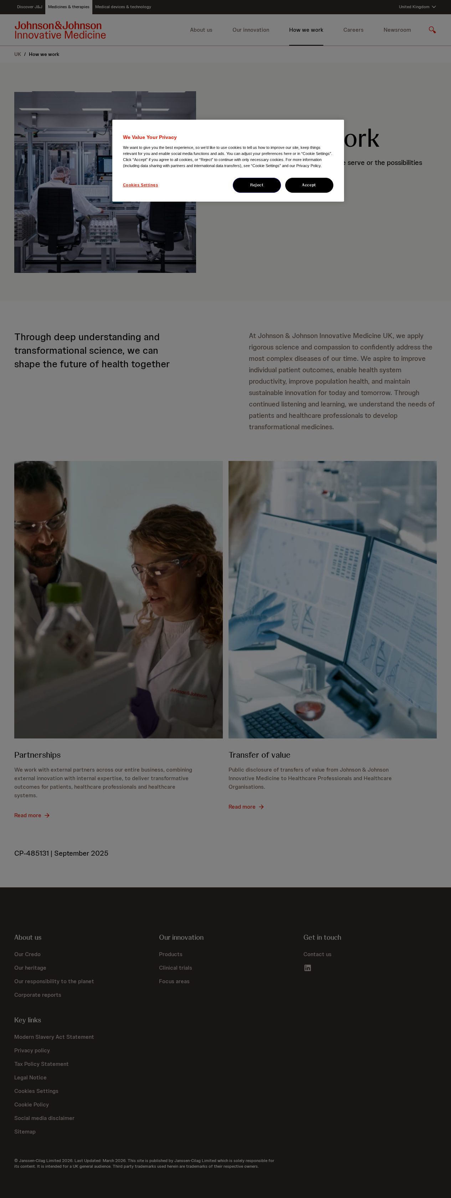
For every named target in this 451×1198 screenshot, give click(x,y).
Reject (256, 184)
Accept (309, 184)
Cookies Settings (140, 185)
